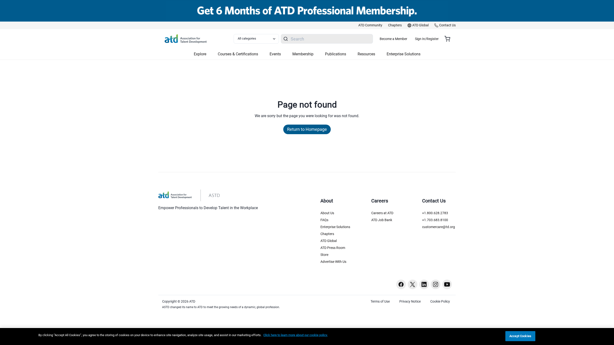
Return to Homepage (307, 129)
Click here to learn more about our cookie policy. (295, 335)
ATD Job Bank (381, 220)
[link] (370, 25)
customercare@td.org (438, 227)
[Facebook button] (401, 284)
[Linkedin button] (424, 284)
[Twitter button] (412, 284)
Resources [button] (366, 54)
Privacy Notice (410, 301)
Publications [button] (335, 54)
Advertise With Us (333, 262)
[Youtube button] (447, 284)
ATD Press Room (332, 248)
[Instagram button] (435, 284)
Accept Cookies (520, 336)
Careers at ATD (382, 213)
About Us (327, 213)
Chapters (327, 234)
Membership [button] (302, 54)
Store (324, 255)
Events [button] (275, 54)
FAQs (324, 220)
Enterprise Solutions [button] (403, 54)
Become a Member (393, 39)
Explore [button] (200, 54)
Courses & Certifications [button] (238, 54)
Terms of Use (380, 301)
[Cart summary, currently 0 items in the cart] (449, 39)
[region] (307, 336)
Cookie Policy (440, 301)
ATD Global (328, 241)
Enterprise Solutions (335, 227)
